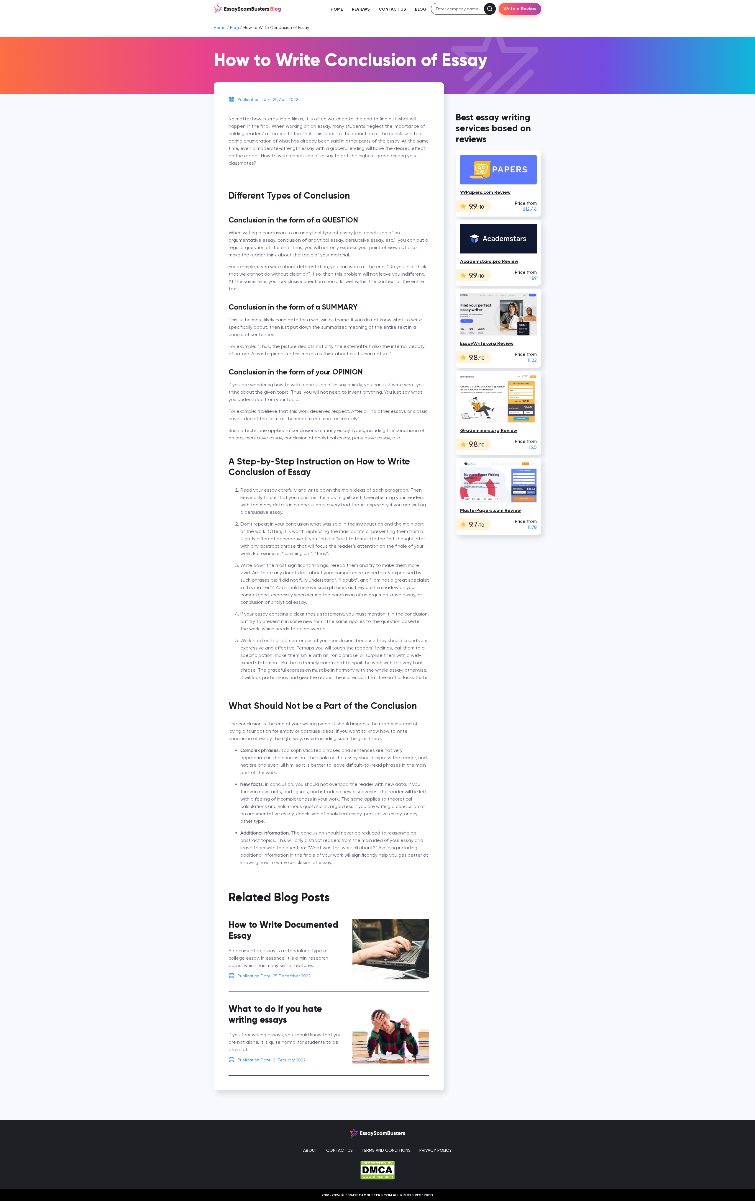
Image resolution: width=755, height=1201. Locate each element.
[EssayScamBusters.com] (247, 8)
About (310, 1150)
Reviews (361, 9)
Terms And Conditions (386, 1150)
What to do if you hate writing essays (275, 1014)
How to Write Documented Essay (283, 930)
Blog (420, 9)
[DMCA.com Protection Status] (377, 1169)
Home (337, 9)
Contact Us (392, 9)
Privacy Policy (435, 1150)
